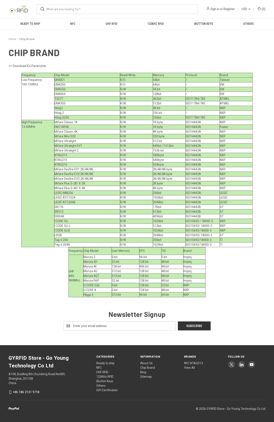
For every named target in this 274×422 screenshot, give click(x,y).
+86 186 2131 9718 (26, 392)
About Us (146, 363)
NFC (72, 23)
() (263, 9)
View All (189, 367)
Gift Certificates (107, 390)
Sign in (214, 9)
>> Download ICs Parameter (27, 66)
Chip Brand (147, 367)
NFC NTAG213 (193, 363)
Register (229, 9)
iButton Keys (203, 23)
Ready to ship (30, 23)
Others (248, 23)
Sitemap (146, 376)
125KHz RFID (155, 23)
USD (244, 9)
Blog (143, 372)
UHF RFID (111, 23)
